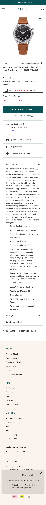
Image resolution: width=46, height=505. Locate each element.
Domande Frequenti (14, 374)
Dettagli (9, 315)
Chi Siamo (10, 388)
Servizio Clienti (12, 354)
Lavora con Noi (12, 404)
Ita (7, 462)
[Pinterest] (18, 451)
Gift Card (9, 370)
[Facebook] (7, 451)
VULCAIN (6, 63)
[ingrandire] (40, 19)
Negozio (9, 400)
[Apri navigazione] (3, 9)
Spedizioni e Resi (14, 322)
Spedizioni (10, 422)
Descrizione (11, 164)
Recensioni (10, 392)
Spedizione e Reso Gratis (23, 2)
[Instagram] (12, 451)
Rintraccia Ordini (12, 358)
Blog (7, 396)
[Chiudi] (41, 473)
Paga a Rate (11, 366)
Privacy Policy (11, 434)
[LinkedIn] (24, 451)
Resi (7, 426)
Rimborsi (9, 430)
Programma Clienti (13, 362)
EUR (15, 462)
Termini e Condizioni (14, 418)
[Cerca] (38, 9)
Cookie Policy (11, 438)
